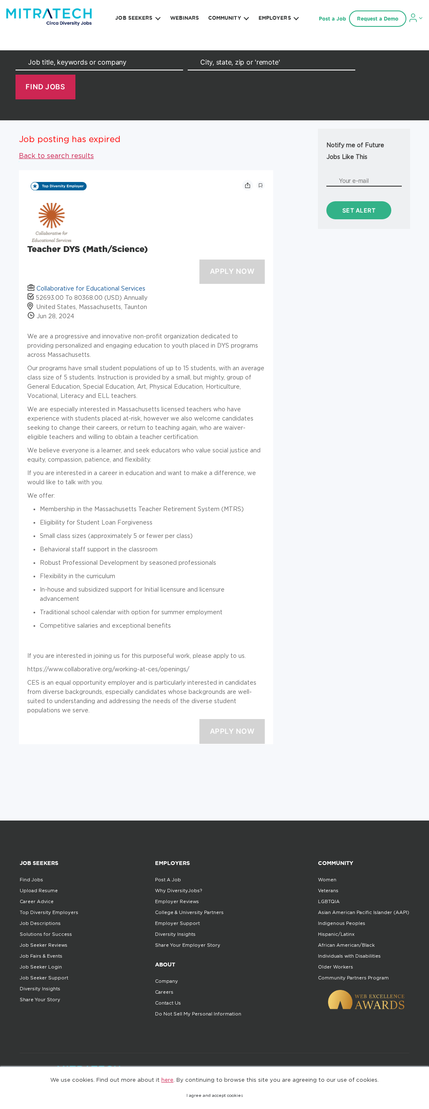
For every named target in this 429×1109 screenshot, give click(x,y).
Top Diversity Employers (49, 912)
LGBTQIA (329, 901)
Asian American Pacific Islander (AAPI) (363, 912)
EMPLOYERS (274, 18)
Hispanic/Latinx (336, 934)
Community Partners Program (353, 977)
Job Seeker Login (41, 966)
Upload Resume (39, 890)
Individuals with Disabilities (349, 955)
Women (327, 879)
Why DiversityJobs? (178, 890)
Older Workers (335, 966)
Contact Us (168, 1002)
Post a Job (332, 18)
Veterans (328, 890)
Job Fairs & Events (41, 955)
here (167, 1080)
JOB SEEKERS (133, 18)
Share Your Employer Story (187, 945)
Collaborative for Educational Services (90, 288)
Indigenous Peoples (341, 923)
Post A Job (168, 879)
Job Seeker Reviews (43, 945)
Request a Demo (377, 18)
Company (166, 981)
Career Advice (37, 901)
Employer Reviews (177, 901)
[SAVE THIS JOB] (260, 185)
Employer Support (177, 923)
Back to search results (56, 155)
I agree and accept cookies (214, 1095)
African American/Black (346, 945)
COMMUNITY (224, 18)
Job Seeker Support (44, 977)
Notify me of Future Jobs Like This (355, 151)
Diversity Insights (40, 988)
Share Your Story (40, 999)
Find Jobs (31, 879)
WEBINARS (184, 18)
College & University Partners (189, 912)
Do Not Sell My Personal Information (198, 1013)
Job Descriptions (40, 923)
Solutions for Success (46, 934)
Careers (164, 992)
